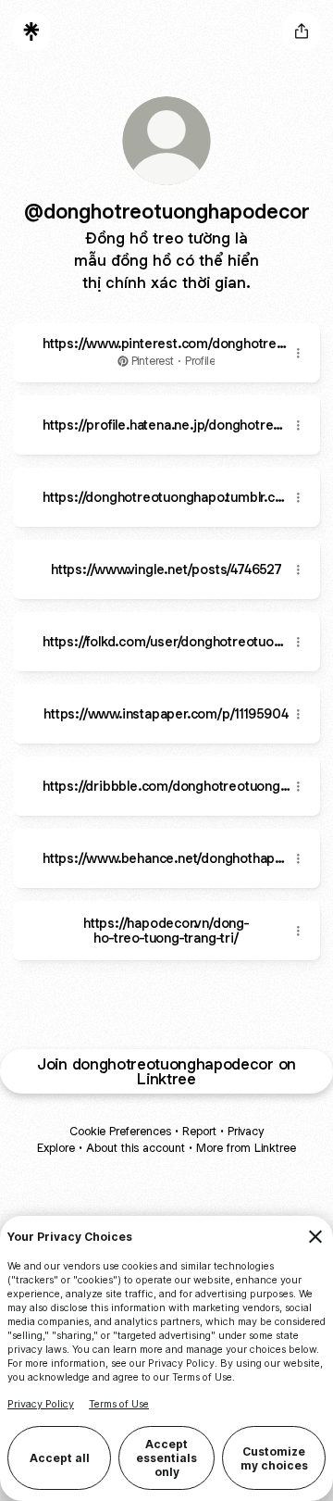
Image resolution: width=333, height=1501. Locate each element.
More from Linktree (246, 1148)
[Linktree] (31, 31)
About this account (135, 1148)
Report (199, 1131)
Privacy (246, 1131)
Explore (56, 1148)
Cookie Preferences (120, 1131)
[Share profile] (301, 31)
